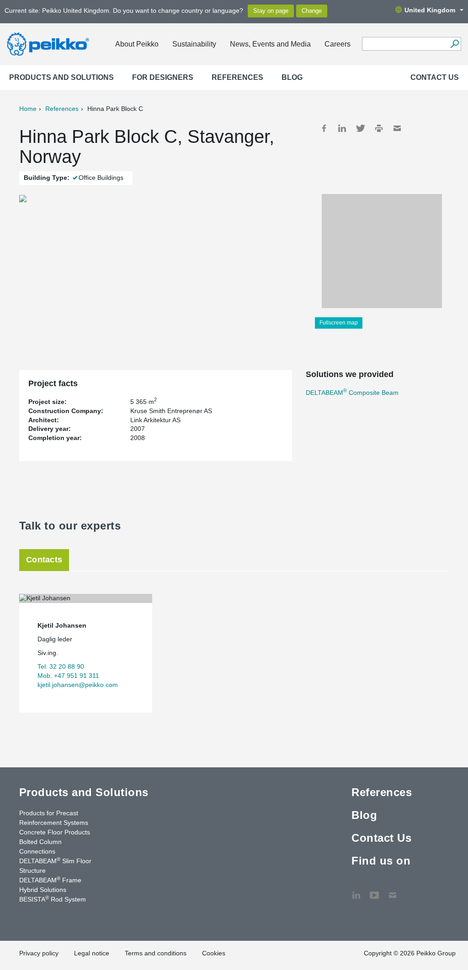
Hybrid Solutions (42, 889)
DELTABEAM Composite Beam (352, 392)
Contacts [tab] (44, 559)
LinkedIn (342, 128)
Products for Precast (48, 813)
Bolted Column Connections (40, 846)
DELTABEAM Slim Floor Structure (55, 865)
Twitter (360, 128)
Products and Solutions (61, 77)
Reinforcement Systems (53, 822)
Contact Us (434, 77)
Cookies (213, 953)
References (237, 77)
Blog (292, 77)
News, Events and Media (270, 44)
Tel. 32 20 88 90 (60, 666)
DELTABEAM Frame (50, 880)
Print (378, 128)
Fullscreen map (338, 323)
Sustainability (194, 44)
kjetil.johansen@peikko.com (77, 684)
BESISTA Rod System (52, 899)
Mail (397, 128)
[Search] (454, 43)
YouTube (374, 890)
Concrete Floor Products (54, 832)
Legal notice (91, 953)
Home (28, 108)
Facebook (324, 128)
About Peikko (137, 44)
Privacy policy (38, 953)
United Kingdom (429, 10)
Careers (337, 44)
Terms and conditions (155, 953)
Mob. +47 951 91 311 (68, 675)
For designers (162, 77)
